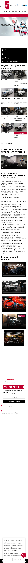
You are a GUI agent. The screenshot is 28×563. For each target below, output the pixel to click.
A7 (13, 11)
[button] (13, 44)
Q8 (4, 13)
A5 (7, 11)
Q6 (25, 11)
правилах (12, 553)
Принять (17, 559)
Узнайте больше (14, 42)
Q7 (1, 13)
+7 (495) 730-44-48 (7, 5)
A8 (16, 11)
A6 (10, 11)
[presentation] (2, 162)
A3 (1, 11)
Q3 (19, 11)
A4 (4, 11)
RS (7, 13)
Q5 (22, 11)
